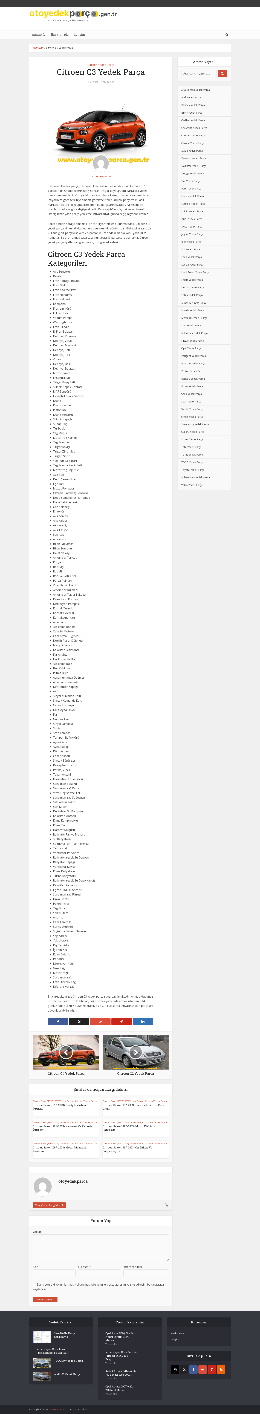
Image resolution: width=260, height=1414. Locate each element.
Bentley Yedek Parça (193, 105)
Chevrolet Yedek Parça (194, 127)
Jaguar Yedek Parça (192, 234)
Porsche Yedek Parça (193, 363)
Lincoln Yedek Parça (192, 287)
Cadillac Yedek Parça (193, 120)
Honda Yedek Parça (192, 196)
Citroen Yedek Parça (101, 65)
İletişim (79, 34)
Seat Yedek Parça (191, 401)
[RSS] (221, 1369)
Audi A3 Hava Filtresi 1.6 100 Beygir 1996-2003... (120, 1372)
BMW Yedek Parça (192, 112)
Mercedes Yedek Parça (194, 317)
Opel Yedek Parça (191, 348)
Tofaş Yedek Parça (192, 454)
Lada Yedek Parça (191, 257)
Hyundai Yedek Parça (193, 203)
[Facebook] (193, 1369)
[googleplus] (202, 1369)
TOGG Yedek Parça (192, 462)
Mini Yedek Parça (191, 325)
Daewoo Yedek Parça (193, 158)
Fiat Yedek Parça (190, 181)
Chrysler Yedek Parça (193, 135)
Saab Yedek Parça (191, 394)
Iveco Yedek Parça (191, 226)
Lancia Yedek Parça (192, 264)
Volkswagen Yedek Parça (195, 477)
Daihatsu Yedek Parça (193, 166)
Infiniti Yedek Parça (192, 211)
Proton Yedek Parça (192, 371)
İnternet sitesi (132, 1267)
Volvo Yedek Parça (192, 485)
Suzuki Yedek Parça (192, 439)
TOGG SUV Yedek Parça (68, 1360)
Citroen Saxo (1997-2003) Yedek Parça (53, 1101)
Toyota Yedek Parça (192, 469)
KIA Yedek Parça (190, 249)
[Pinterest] (212, 1369)
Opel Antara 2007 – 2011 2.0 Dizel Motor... (119, 1388)
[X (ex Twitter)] (184, 1369)
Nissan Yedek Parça (192, 340)
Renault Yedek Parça (193, 378)
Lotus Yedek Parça (192, 295)
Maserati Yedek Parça (193, 302)
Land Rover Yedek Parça (195, 272)
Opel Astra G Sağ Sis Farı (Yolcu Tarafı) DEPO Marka (120, 1337)
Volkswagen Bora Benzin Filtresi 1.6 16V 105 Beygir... (121, 1355)
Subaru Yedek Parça (192, 431)
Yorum (37, 1232)
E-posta (84, 1267)
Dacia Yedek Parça (192, 150)
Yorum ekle (107, 81)
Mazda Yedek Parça (192, 310)
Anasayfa (38, 34)
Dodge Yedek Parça (192, 173)
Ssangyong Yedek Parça (195, 424)
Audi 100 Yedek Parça (67, 1374)
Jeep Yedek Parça (191, 241)
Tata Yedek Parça (191, 447)
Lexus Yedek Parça (192, 279)
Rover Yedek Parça (192, 386)
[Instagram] (175, 1369)
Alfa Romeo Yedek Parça (195, 89)
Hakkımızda (59, 34)
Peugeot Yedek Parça (193, 356)
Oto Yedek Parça (58, 1409)
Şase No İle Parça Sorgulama (64, 1335)
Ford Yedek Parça (191, 188)
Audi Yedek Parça (191, 97)
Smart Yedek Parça (192, 416)
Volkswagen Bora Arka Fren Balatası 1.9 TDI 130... (52, 1350)
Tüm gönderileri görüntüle (49, 1205)
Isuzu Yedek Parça (191, 219)
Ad (35, 1267)
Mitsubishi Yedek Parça (194, 333)
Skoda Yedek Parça (192, 409)
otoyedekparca (101, 176)
